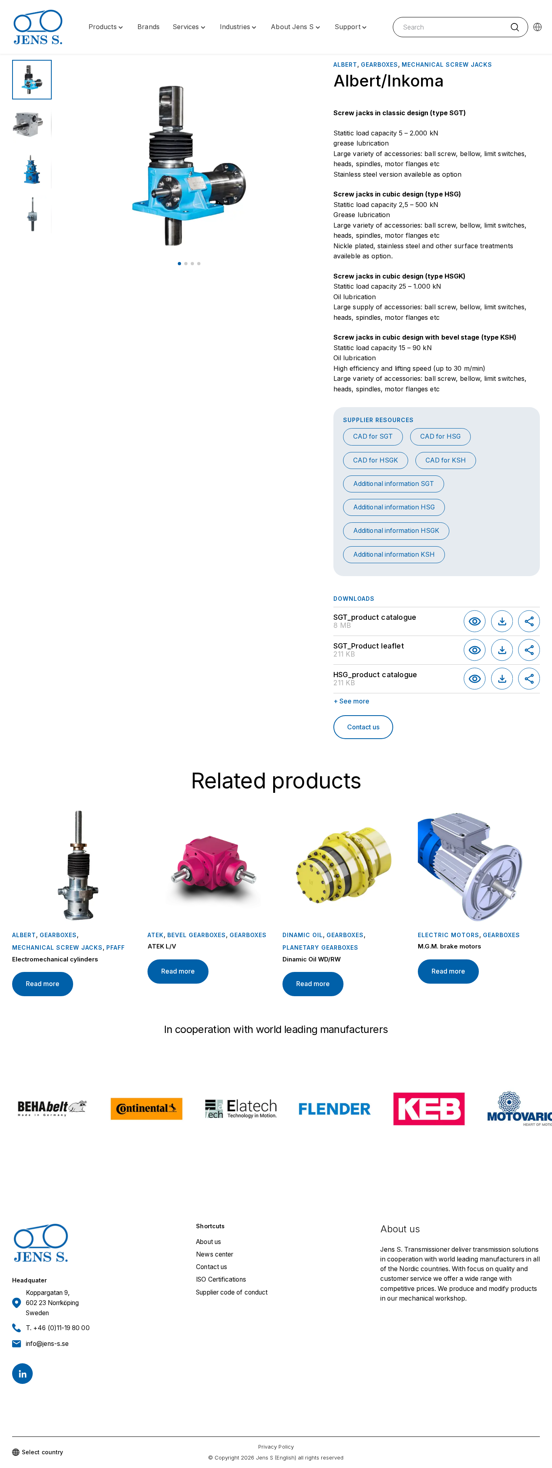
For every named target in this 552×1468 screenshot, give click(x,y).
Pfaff (115, 947)
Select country (42, 1452)
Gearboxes (379, 64)
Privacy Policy (276, 1446)
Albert (345, 64)
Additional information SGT (393, 484)
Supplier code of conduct (232, 1292)
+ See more (351, 701)
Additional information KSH (394, 554)
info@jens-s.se (47, 1344)
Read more (42, 984)
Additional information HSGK (396, 530)
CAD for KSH (446, 460)
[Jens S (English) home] (38, 27)
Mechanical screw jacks (447, 64)
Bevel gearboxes (196, 934)
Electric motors (448, 934)
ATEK (155, 934)
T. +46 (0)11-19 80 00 (58, 1328)
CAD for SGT (373, 436)
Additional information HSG (394, 507)
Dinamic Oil (302, 934)
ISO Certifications (221, 1279)
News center (214, 1254)
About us (208, 1242)
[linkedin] (22, 1373)
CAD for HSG (440, 436)
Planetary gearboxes (320, 947)
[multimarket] (537, 27)
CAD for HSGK (375, 460)
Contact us (363, 727)
